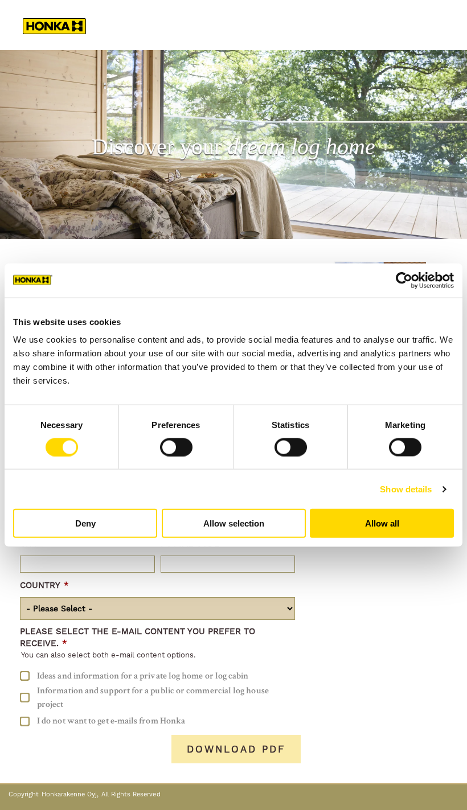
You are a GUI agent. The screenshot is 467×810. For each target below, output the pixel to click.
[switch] (176, 447)
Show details (406, 489)
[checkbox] (157, 697)
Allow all (382, 523)
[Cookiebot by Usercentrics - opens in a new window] (404, 280)
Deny (85, 523)
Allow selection (233, 523)
